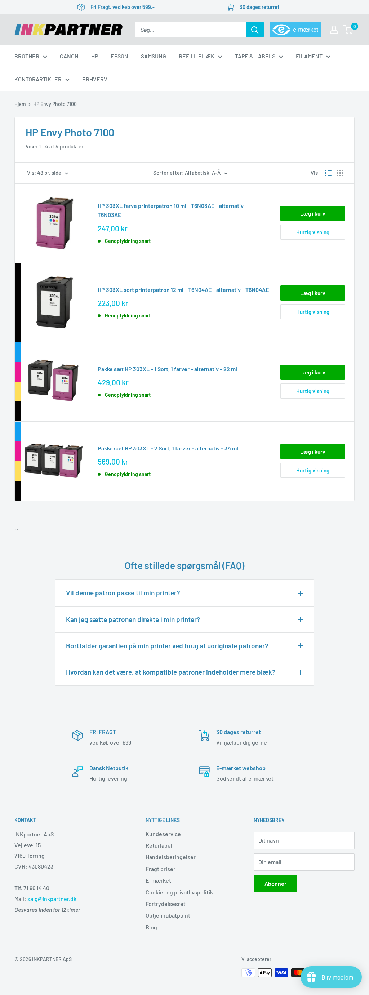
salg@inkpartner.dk (51, 898)
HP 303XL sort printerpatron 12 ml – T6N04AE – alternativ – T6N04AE (183, 289)
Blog (151, 927)
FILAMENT (309, 56)
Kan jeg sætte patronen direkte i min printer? (133, 619)
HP (94, 56)
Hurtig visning (312, 232)
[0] (348, 29)
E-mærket (158, 880)
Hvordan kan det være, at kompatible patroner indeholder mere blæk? (171, 672)
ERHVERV (94, 79)
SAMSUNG (153, 56)
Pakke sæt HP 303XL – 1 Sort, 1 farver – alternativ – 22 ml (167, 368)
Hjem (20, 104)
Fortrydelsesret (166, 903)
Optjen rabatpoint (168, 915)
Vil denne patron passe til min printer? (123, 592)
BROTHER (26, 56)
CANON (69, 56)
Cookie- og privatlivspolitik (179, 892)
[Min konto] (334, 30)
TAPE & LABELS (255, 56)
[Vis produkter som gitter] (340, 173)
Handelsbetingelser (171, 856)
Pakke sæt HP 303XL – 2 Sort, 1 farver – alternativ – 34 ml (168, 448)
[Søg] (255, 29)
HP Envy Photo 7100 (55, 104)
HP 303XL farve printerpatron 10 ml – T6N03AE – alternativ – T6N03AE (172, 210)
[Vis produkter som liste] (328, 173)
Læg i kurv (312, 213)
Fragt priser (160, 868)
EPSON (119, 56)
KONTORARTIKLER (38, 79)
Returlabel (159, 845)
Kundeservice (163, 833)
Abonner (275, 883)
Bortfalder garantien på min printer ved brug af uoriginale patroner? (167, 645)
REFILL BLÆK (196, 56)
